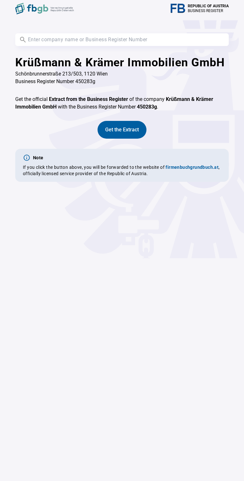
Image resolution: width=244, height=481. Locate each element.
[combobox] (122, 39)
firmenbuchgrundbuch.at (192, 167)
